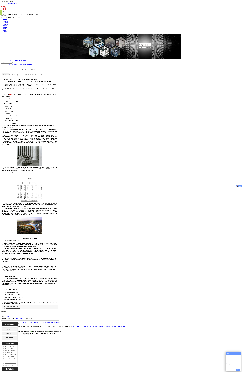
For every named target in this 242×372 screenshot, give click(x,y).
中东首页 (5, 19)
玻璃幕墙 (17, 60)
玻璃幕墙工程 (6, 21)
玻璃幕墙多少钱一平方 (9, 348)
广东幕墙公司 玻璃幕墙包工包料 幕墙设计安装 (11, 363)
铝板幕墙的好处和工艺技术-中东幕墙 (13, 308)
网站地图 (7, 3)
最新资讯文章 (10, 369)
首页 (7, 64)
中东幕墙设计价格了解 (9, 356)
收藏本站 (3, 3)
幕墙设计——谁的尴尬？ (28, 64)
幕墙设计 (11, 94)
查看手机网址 (17, 75)
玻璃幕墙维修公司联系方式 (10, 352)
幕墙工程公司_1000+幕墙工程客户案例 (11, 350)
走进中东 (5, 30)
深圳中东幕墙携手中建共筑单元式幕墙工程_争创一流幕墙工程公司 (11, 346)
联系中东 (15, 3)
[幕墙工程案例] (121, 46)
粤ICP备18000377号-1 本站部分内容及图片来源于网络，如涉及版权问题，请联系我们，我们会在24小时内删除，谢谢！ (99, 326)
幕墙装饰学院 (9, 338)
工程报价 (5, 27)
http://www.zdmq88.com (20, 318)
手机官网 (11, 3)
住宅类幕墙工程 (11, 60)
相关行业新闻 (10, 343)
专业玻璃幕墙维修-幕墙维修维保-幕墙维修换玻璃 (11, 354)
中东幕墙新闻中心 (13, 64)
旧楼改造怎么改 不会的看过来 (12, 306)
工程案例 (5, 25)
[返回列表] (5, 74)
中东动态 (8, 329)
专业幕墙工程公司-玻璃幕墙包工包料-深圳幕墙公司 (11, 358)
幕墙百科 (5, 28)
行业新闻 (20, 64)
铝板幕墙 (29, 60)
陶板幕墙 (25, 60)
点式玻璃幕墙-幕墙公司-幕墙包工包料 (11, 365)
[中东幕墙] (3, 11)
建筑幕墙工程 (6, 22)
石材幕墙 (21, 60)
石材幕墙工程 (6, 24)
